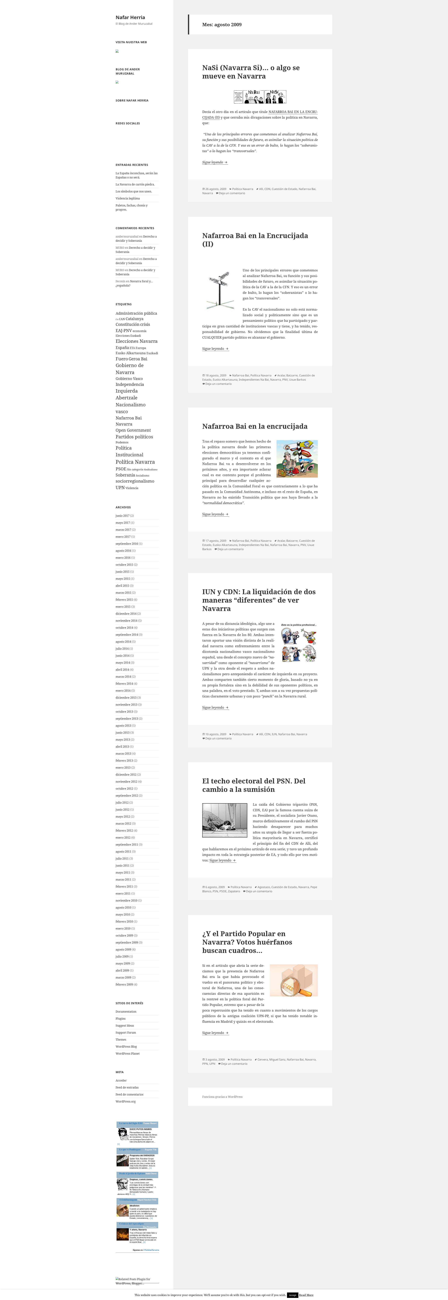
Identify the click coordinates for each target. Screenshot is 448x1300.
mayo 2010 (123, 914)
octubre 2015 (124, 565)
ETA (132, 348)
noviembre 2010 (126, 900)
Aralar (281, 375)
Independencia (130, 384)
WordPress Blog (126, 1046)
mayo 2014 (123, 663)
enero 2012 (123, 837)
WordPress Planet (128, 1053)
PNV (285, 379)
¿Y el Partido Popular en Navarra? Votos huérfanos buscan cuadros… (247, 942)
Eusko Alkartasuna (131, 353)
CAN (122, 319)
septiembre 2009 (127, 942)
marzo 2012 (123, 823)
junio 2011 (123, 865)
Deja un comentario (232, 193)
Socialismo (142, 475)
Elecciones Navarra (137, 341)
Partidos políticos (134, 436)
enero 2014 (123, 691)
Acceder (121, 1080)
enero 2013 (123, 767)
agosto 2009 (123, 949)
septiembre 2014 (127, 635)
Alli (261, 189)
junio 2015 (123, 572)
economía (139, 331)
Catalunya (135, 318)
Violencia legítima (128, 198)
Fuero (122, 359)
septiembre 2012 (127, 795)
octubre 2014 (124, 628)
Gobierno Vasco (129, 378)
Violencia (131, 488)
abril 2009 (122, 970)
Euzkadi (152, 353)
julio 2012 (122, 802)
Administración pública (136, 313)
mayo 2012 (123, 816)
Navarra (124, 424)
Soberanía (125, 475)
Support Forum (126, 1032)
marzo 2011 (123, 879)
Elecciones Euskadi (128, 336)
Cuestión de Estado (284, 189)
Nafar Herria (130, 17)
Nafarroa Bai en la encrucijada (255, 426)
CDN (267, 189)
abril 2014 (122, 670)
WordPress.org (126, 1101)
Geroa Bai (138, 359)
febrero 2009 (124, 984)
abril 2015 (122, 586)
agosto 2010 (123, 907)
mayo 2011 (123, 872)
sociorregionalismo (135, 481)
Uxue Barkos (297, 379)
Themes (121, 1039)
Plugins (120, 1018)
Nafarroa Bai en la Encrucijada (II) (255, 239)
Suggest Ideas (125, 1025)
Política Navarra (135, 461)
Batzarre (292, 375)
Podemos (122, 442)
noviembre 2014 (126, 621)
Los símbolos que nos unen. (134, 191)
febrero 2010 (124, 921)
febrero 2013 (124, 760)
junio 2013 (123, 732)
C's (117, 319)
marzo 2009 (123, 977)
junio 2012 (123, 809)
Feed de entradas (127, 1087)
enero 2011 (123, 893)
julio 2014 (122, 649)
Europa (141, 348)
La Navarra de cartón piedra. (135, 184)
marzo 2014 (123, 677)
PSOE (121, 469)
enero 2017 (123, 537)
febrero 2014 (124, 684)
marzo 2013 (123, 753)
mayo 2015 (123, 579)
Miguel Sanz (277, 1059)
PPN (205, 1064)
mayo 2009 (123, 963)
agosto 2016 (123, 551)
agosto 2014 (123, 642)
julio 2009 (122, 956)
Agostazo (264, 887)
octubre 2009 (124, 935)
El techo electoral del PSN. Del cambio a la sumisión (254, 785)
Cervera (263, 1059)
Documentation (126, 1011)
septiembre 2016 (127, 544)
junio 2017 (123, 516)
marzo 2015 (123, 593)
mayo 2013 (123, 739)
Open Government (133, 430)
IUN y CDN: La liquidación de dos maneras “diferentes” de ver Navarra (259, 600)
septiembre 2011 (127, 844)
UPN (120, 487)
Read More (306, 1295)
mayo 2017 (123, 523)
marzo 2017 (123, 530)
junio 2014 (123, 656)
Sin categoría (135, 469)
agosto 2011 (123, 851)
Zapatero (234, 891)
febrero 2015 (124, 600)
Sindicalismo (151, 469)
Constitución (127, 324)
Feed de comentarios (129, 1094)
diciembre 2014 (126, 614)
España (122, 347)
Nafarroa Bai (129, 418)
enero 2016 (123, 558)
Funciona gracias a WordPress (222, 1097)
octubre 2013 (124, 711)
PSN (215, 891)
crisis (145, 324)
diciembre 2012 (126, 774)
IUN (274, 734)
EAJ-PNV (124, 330)
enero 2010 (123, 928)
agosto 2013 (123, 725)
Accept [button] (292, 1295)
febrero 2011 (124, 886)
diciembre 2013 (126, 698)
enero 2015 (123, 607)
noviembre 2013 (126, 704)
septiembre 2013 (127, 718)
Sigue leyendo (215, 162)
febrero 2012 (124, 830)
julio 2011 (122, 858)
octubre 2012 (124, 788)
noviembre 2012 (126, 781)
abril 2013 (122, 746)
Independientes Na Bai (254, 379)
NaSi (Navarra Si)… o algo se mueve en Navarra (251, 71)
